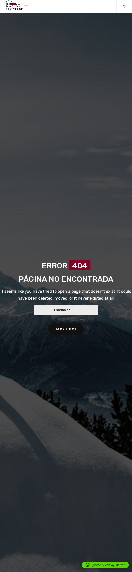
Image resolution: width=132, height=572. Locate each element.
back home (66, 329)
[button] (105, 565)
